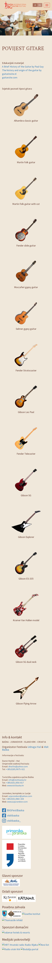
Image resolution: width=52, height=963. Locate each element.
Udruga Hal (34, 747)
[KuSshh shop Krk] (9, 898)
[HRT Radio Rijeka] (20, 944)
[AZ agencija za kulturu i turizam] (14, 913)
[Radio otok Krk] (11, 949)
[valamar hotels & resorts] (16, 932)
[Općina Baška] (4, 913)
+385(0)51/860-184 (15, 798)
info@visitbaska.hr (17, 779)
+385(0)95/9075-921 (15, 769)
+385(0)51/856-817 (15, 782)
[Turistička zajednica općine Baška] (11, 882)
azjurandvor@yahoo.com (20, 796)
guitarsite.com (9, 77)
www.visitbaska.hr (15, 785)
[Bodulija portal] (29, 949)
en (40, 5)
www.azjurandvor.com (17, 801)
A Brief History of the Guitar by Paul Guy (23, 66)
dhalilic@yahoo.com (18, 766)
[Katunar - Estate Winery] (26, 898)
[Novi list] (43, 944)
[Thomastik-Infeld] (12, 920)
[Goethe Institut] (31, 913)
